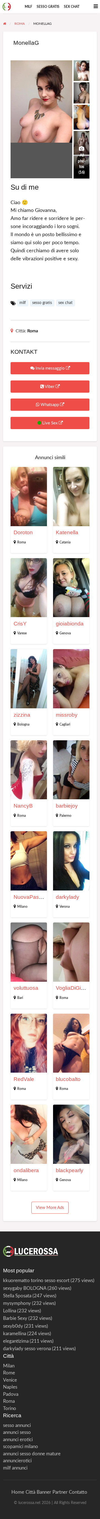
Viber (50, 387)
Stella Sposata (17, 1295)
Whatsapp (49, 405)
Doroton (23, 532)
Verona (64, 906)
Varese (22, 633)
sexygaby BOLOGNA (24, 1288)
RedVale (24, 1079)
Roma (32, 331)
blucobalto (68, 1079)
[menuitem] (28, 7)
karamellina (14, 1333)
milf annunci (15, 1468)
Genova (65, 633)
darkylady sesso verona (27, 1348)
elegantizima (16, 1341)
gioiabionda (70, 624)
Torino (9, 1408)
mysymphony (17, 1303)
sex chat (71, 6)
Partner (60, 1492)
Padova (10, 1394)
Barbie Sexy (15, 1318)
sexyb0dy (13, 1326)
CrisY (20, 624)
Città (30, 1492)
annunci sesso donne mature (32, 1453)
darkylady (67, 897)
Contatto (78, 1492)
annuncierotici (17, 1460)
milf (28, 6)
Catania (65, 542)
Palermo (65, 815)
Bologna (23, 724)
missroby (67, 715)
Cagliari (64, 724)
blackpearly (69, 1170)
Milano (22, 906)
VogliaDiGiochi (73, 988)
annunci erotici (18, 1439)
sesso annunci (17, 1425)
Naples (10, 1387)
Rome (9, 1372)
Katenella (67, 532)
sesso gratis (48, 6)
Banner (44, 1492)
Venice (10, 1380)
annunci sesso (17, 1432)
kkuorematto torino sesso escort (36, 1280)
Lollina (9, 1310)
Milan (8, 1366)
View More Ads (50, 1208)
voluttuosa (26, 988)
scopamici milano (20, 1446)
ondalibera (26, 1170)
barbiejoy (67, 806)
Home (17, 1492)
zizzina (22, 715)
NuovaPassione (33, 897)
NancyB (23, 806)
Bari (20, 998)
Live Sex (50, 423)
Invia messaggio (50, 368)
